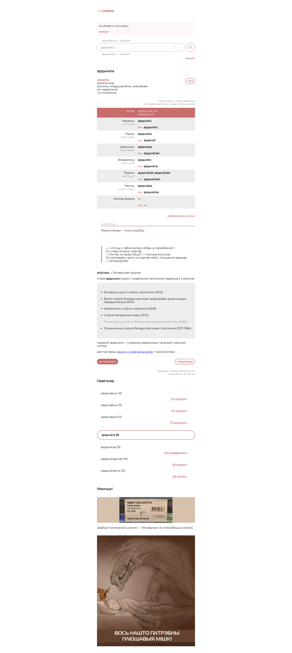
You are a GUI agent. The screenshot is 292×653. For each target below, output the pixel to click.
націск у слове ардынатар (135, 351)
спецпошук (185, 361)
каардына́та (178, 453)
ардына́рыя (109, 417)
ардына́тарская (112, 459)
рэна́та (181, 464)
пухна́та (180, 411)
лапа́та (181, 476)
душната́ (180, 422)
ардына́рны (109, 393)
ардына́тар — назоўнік (116, 54)
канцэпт (190, 58)
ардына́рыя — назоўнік (116, 40)
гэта (190, 81)
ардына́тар (108, 447)
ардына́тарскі (110, 470)
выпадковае (107, 361)
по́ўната (180, 399)
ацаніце (103, 31)
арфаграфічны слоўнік (181, 215)
